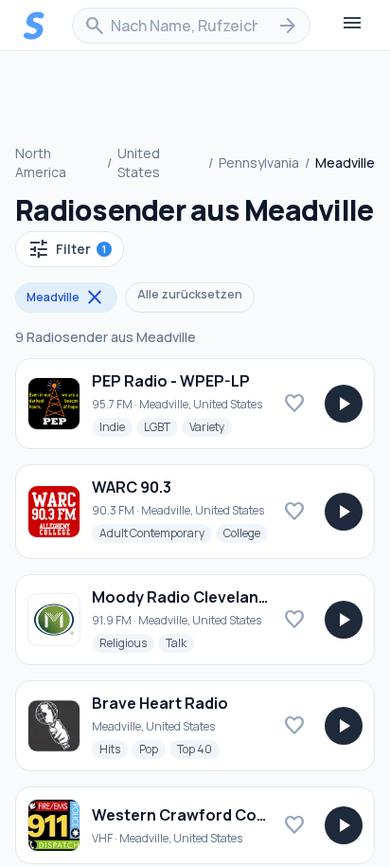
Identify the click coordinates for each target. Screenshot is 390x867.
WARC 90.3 (131, 487)
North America (40, 162)
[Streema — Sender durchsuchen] (34, 25)
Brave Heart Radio (160, 703)
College (245, 532)
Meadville (66, 297)
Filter (66, 249)
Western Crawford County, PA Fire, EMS (239, 814)
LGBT (161, 426)
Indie (116, 426)
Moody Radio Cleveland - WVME (209, 597)
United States (138, 162)
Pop (152, 748)
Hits (113, 748)
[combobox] (191, 26)
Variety (210, 426)
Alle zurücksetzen (189, 294)
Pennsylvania (259, 163)
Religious (126, 642)
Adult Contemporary (155, 532)
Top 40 (198, 748)
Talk (180, 642)
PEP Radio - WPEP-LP (171, 380)
